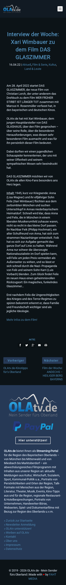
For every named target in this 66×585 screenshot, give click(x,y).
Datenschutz (14, 548)
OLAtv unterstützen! (19, 528)
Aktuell (26, 64)
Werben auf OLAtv (17, 532)
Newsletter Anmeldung (20, 524)
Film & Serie (39, 64)
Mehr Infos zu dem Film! (22, 319)
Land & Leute (33, 68)
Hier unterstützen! (33, 440)
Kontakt (11, 536)
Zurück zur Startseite (19, 520)
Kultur (52, 64)
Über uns (11, 540)
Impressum (13, 544)
